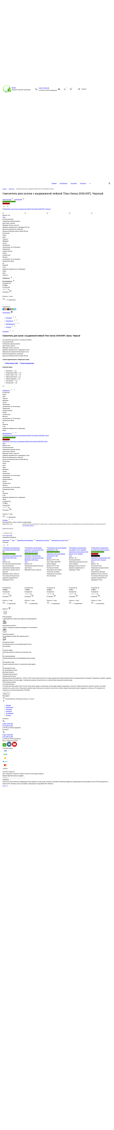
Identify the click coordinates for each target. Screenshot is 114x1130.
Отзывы (8, 715)
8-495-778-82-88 (44, 88)
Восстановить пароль (28, 525)
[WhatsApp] (13, 309)
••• (90, 183)
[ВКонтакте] (4, 309)
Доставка (74, 183)
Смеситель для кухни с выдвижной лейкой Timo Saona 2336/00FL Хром (25, 441)
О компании (9, 713)
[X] (8, 309)
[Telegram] (15, 309)
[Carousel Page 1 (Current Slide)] (56, 606)
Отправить (6, 779)
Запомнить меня (8, 533)
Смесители (11, 189)
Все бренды (63, 183)
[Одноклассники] (6, 309)
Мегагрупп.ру (5, 785)
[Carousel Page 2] (57, 606)
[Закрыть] (91, 2)
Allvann (14, 88)
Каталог (84, 89)
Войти (4, 535)
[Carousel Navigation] (57, 206)
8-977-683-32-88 (8, 725)
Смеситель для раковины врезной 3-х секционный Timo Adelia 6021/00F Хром (34, 558)
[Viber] (11, 309)
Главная (54, 183)
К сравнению (11, 300)
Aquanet (49, 558)
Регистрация (9, 535)
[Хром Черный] (5, 239)
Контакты (83, 183)
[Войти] (109, 183)
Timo (4, 217)
